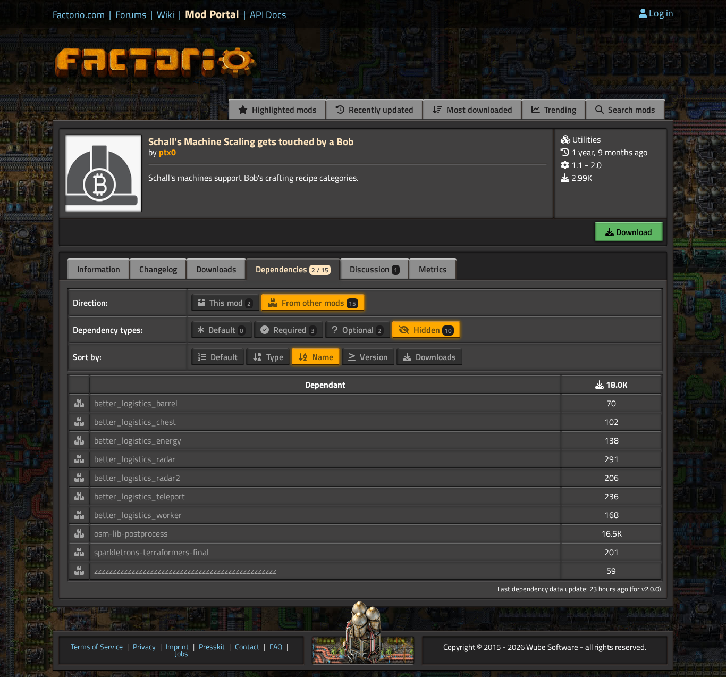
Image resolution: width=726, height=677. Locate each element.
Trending (559, 109)
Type (273, 356)
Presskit (212, 647)
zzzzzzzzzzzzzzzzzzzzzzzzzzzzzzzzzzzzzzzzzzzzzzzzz (185, 570)
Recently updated (380, 109)
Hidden (431, 329)
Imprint (177, 647)
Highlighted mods (283, 109)
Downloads (216, 269)
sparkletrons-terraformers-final (151, 552)
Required (293, 329)
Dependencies (292, 269)
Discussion (374, 269)
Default (224, 329)
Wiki (165, 15)
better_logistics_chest (135, 421)
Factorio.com (79, 15)
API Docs (268, 15)
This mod (229, 302)
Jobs (181, 654)
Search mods (630, 109)
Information (98, 269)
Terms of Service (97, 647)
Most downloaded (478, 109)
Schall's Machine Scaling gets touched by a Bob (250, 141)
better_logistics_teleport (139, 496)
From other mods (318, 302)
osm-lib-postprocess (130, 533)
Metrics (433, 269)
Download (633, 231)
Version (373, 356)
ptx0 (167, 152)
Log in (661, 13)
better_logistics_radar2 (137, 477)
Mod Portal (212, 14)
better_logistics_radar (134, 459)
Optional (361, 329)
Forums (130, 15)
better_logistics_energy (137, 440)
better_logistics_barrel (136, 403)
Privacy (144, 647)
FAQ (275, 647)
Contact (247, 647)
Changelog (158, 269)
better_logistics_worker (138, 514)
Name (321, 356)
